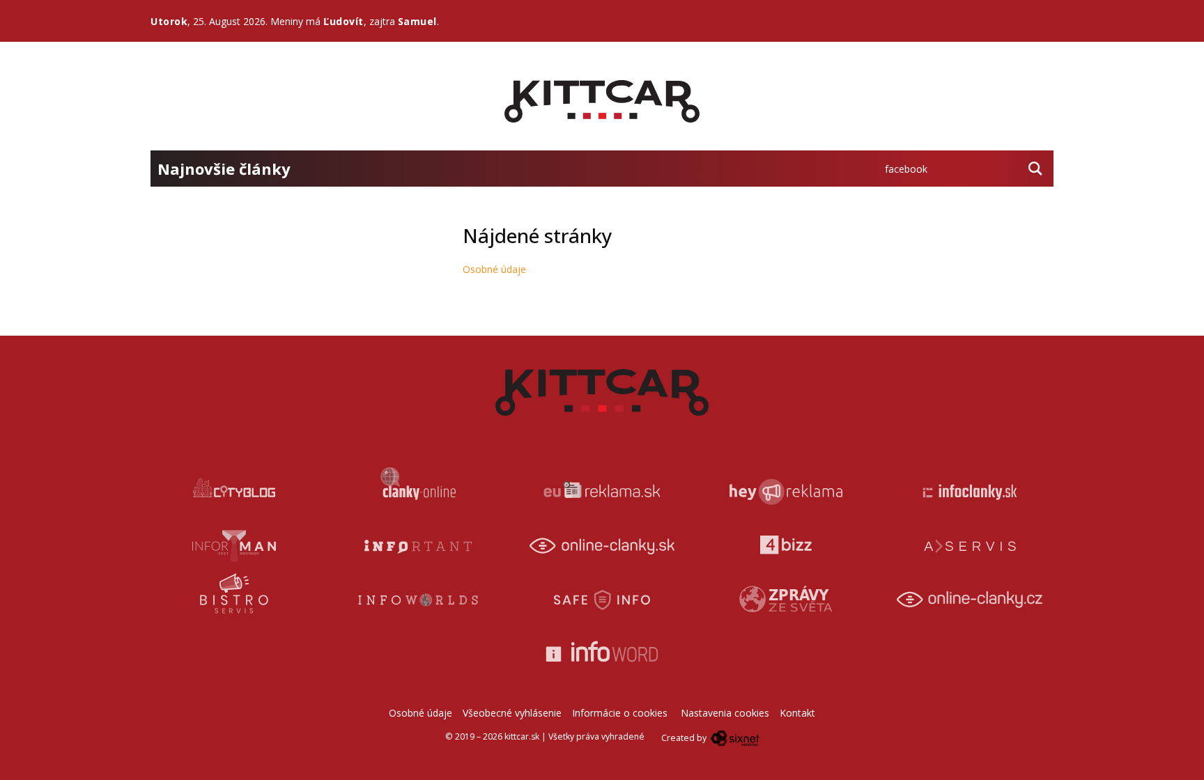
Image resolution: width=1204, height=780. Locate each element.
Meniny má (317, 21)
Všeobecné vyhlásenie (512, 712)
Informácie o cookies (619, 712)
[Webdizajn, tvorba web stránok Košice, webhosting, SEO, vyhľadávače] (734, 738)
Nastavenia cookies (725, 712)
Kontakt (797, 712)
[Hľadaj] (1035, 168)
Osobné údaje (494, 269)
